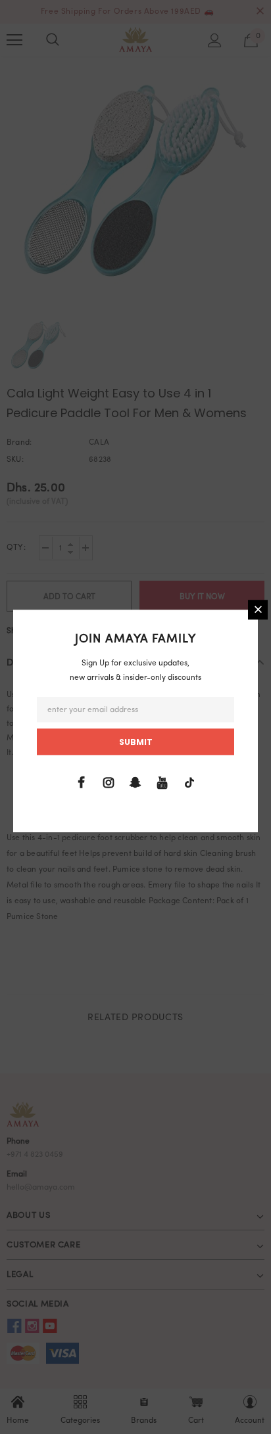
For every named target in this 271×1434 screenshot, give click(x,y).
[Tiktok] (189, 783)
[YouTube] (162, 783)
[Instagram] (108, 783)
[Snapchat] (135, 783)
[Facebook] (81, 783)
